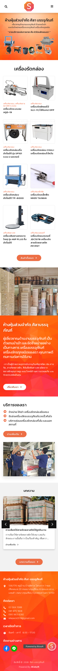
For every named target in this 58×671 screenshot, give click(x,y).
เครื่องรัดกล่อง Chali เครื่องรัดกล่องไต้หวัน (42, 151)
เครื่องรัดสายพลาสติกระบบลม (14, 104)
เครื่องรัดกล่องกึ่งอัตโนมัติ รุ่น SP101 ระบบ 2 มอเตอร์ (12, 153)
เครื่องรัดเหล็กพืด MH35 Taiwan (40, 196)
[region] (29, 36)
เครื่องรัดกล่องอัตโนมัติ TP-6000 (13, 196)
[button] (7, 459)
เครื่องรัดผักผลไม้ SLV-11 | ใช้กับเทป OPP (42, 108)
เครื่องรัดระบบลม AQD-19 (12, 110)
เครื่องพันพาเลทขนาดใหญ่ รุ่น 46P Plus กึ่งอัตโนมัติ (15, 239)
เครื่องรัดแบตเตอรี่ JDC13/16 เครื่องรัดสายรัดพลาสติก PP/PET (41, 241)
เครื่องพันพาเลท (9, 233)
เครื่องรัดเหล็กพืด (37, 192)
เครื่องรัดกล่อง (8, 103)
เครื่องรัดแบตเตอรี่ (38, 233)
